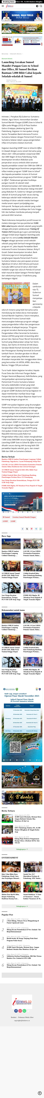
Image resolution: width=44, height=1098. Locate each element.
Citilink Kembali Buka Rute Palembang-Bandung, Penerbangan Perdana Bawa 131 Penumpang (19, 476)
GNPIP (5, 521)
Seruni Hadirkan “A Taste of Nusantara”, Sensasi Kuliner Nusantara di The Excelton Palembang (32, 897)
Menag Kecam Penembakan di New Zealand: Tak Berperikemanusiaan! (24, 931)
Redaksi (13, 1017)
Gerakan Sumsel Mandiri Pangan (24, 517)
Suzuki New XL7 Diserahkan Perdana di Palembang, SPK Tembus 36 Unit (32, 876)
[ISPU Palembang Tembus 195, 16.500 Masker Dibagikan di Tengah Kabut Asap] (7, 829)
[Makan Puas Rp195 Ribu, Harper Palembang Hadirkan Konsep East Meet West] (11, 887)
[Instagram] (20, 1011)
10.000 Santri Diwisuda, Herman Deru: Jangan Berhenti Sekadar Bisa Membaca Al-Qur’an (28, 819)
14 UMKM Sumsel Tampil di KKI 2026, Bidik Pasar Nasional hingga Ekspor (19, 471)
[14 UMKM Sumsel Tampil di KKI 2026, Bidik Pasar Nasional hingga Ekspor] (11, 566)
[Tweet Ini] (27, 529)
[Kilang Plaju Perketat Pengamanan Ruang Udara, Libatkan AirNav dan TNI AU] (7, 840)
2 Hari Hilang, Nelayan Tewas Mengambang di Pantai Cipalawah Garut (23, 922)
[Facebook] (16, 1011)
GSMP (13, 521)
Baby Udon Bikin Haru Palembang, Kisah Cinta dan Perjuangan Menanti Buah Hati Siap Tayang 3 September (10, 876)
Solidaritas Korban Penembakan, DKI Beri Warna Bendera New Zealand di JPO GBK (24, 957)
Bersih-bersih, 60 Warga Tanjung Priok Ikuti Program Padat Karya (22, 939)
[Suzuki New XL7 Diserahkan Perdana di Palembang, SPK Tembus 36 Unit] (32, 866)
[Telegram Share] (36, 529)
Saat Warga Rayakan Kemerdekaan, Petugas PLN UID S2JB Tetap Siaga (20, 481)
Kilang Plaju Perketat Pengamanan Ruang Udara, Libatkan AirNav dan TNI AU (27, 841)
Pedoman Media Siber (26, 1017)
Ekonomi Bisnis (7, 59)
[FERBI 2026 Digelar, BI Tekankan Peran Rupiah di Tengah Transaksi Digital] (32, 588)
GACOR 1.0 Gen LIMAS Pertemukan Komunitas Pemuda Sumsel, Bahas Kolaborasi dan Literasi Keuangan (22, 466)
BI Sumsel (6, 517)
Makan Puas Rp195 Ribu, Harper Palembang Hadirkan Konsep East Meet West (10, 897)
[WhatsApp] (24, 1011)
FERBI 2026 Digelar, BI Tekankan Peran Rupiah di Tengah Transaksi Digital (22, 487)
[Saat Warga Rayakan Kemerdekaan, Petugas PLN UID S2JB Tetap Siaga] (11, 588)
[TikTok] (28, 1011)
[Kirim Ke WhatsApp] (40, 529)
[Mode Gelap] (37, 6)
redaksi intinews (11, 80)
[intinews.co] (9, 6)
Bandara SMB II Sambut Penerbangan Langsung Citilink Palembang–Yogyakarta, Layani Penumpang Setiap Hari (21, 460)
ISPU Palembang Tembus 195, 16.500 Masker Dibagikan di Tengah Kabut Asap (27, 830)
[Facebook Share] (22, 529)
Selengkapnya (21, 849)
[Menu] (3, 6)
